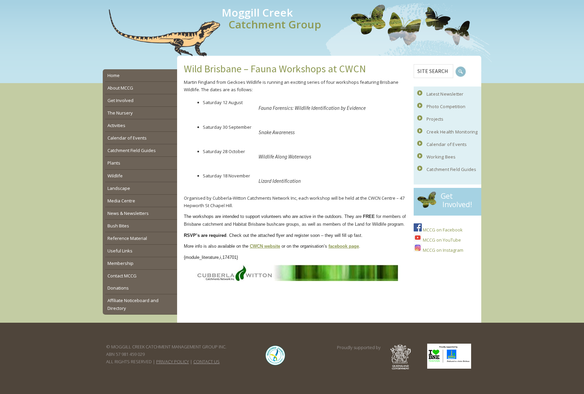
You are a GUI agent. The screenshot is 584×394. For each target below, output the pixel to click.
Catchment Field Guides (451, 169)
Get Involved (120, 100)
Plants (113, 163)
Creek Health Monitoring (452, 132)
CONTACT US (206, 362)
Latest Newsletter (445, 94)
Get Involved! (456, 200)
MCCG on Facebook (442, 230)
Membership (120, 263)
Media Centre (121, 201)
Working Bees (441, 157)
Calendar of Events (447, 144)
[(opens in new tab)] (275, 365)
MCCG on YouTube (441, 240)
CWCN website (265, 246)
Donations (118, 288)
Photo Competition (446, 106)
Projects (435, 119)
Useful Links (119, 251)
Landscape (118, 188)
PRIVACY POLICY (172, 362)
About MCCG (120, 88)
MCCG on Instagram (442, 250)
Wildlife (115, 176)
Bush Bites (118, 226)
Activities (116, 125)
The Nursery (120, 113)
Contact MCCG (122, 276)
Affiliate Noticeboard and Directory (133, 304)
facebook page (343, 246)
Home (113, 75)
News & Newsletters (128, 213)
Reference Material (127, 238)
